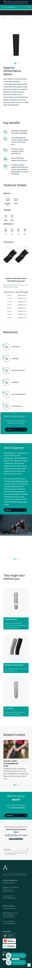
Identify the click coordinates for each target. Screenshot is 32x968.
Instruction (15, 382)
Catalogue (15, 358)
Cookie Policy (15, 959)
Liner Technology (18, 962)
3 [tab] (18, 559)
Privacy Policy (6, 959)
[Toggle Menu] (29, 12)
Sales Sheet (16, 346)
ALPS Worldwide (18, 955)
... (1, 18)
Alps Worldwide (11, 7)
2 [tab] (17, 63)
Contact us (10, 429)
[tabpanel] (16, 45)
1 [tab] (15, 63)
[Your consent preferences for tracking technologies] (29, 965)
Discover (9, 510)
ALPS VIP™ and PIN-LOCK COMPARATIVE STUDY (16, 763)
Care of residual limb (19, 394)
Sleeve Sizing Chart (18, 370)
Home (3, 18)
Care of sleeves (17, 406)
